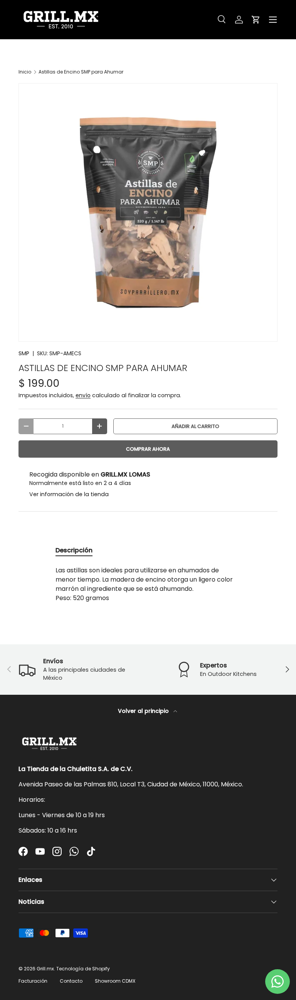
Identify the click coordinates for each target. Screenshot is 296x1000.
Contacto (71, 981)
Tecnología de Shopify (83, 968)
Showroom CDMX (115, 981)
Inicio (24, 72)
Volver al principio (144, 711)
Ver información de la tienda (69, 494)
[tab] (74, 550)
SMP (23, 353)
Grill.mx (45, 968)
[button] (255, 19)
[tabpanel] (148, 584)
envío (83, 395)
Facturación (32, 981)
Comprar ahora (148, 449)
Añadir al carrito (195, 426)
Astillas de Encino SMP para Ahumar (81, 72)
